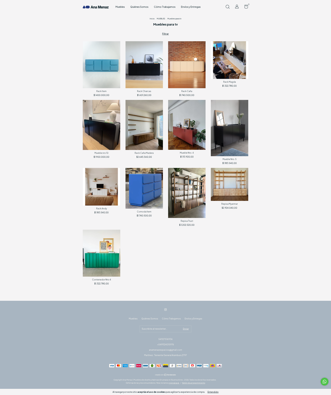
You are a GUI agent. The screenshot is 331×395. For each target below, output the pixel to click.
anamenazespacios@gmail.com (165, 350)
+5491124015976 (165, 344)
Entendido (213, 392)
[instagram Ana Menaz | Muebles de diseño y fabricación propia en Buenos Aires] (165, 309)
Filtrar (165, 33)
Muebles (120, 6)
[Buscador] (227, 7)
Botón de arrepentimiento (193, 383)
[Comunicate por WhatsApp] (324, 382)
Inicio (152, 19)
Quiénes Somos (139, 6)
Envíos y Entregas (191, 6)
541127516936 (165, 339)
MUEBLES (161, 19)
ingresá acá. (174, 383)
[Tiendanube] (165, 375)
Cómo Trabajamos (164, 6)
